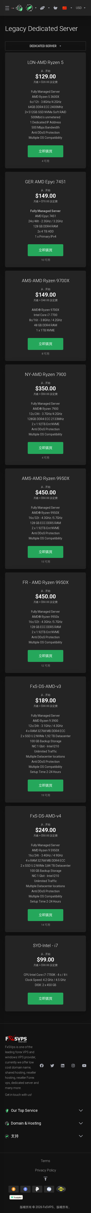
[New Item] (73, 1065)
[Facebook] (41, 1065)
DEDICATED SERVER (43, 46)
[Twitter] (52, 1065)
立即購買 (45, 151)
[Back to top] (45, 1178)
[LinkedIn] (63, 1065)
